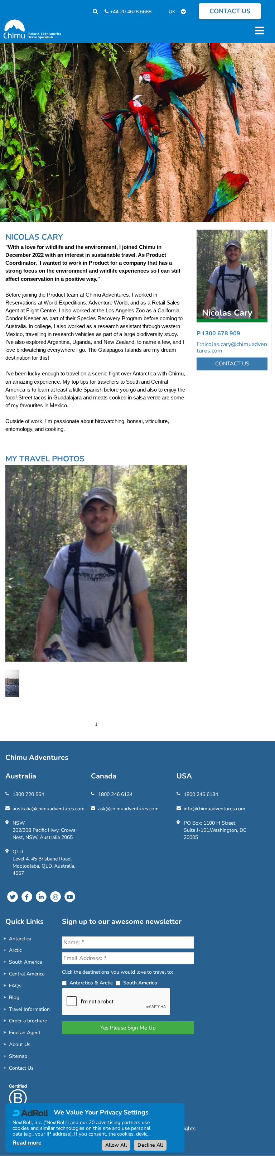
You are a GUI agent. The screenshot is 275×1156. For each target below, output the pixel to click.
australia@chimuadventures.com (49, 808)
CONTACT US (232, 363)
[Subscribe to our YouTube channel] (69, 896)
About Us (19, 1044)
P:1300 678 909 (218, 333)
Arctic (15, 950)
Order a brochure (28, 1020)
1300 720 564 (28, 794)
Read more (27, 1143)
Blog (14, 997)
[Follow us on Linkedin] (41, 896)
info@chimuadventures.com (214, 808)
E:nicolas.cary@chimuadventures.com (232, 347)
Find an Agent (24, 1032)
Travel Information (29, 1009)
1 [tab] (96, 724)
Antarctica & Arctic (91, 982)
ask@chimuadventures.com (128, 808)
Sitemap (18, 1056)
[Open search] (92, 12)
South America (25, 962)
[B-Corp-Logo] (17, 1102)
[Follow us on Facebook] (26, 896)
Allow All (116, 1145)
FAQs (15, 985)
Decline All (150, 1145)
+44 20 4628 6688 (129, 11)
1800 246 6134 (115, 794)
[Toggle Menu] (258, 30)
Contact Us (21, 1068)
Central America (26, 973)
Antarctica (20, 938)
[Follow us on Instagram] (55, 896)
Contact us (229, 11)
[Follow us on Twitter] (12, 896)
